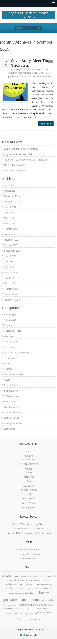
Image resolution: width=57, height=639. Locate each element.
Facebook (14, 588)
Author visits (10, 320)
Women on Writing (23, 613)
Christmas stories (12, 331)
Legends (12, 73)
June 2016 (9, 213)
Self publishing (11, 391)
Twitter (9, 614)
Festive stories (11, 342)
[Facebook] (21, 635)
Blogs (29, 481)
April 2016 (9, 223)
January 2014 (10, 294)
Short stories (25, 76)
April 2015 (9, 267)
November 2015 (12, 240)
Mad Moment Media (27, 73)
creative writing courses (18, 584)
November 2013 (12, 300)
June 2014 (9, 278)
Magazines (29, 477)
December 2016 (12, 196)
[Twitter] (24, 635)
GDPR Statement (29, 464)
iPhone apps (10, 358)
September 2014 (12, 272)
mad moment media (29, 600)
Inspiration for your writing (16, 352)
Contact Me (29, 459)
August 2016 (10, 207)
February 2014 (11, 289)
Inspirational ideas (16, 594)
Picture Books (11, 385)
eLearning (9, 336)
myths (47, 600)
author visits (47, 576)
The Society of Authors (28, 554)
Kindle (45, 69)
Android (34, 576)
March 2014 (9, 283)
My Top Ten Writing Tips (15, 165)
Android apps (10, 314)
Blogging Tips (32, 580)
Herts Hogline (10, 347)
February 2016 (11, 229)
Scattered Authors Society (28, 550)
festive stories (23, 588)
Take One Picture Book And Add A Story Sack (26, 160)
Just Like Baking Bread (15, 170)
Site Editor (26, 69)
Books (29, 472)
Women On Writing (13, 412)
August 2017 (10, 191)
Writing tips (9, 429)
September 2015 (12, 251)
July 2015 (8, 261)
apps (40, 576)
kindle (29, 593)
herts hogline (32, 588)
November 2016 (12, 202)
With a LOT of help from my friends (21, 149)
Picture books (26, 604)
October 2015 (11, 245)
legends (35, 594)
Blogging (8, 325)
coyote (48, 580)
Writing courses (11, 418)
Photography (28, 507)
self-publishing (42, 605)
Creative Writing (29, 490)
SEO (13, 609)
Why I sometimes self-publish (18, 154)
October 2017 (11, 185)
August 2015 (10, 256)
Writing (28, 469)
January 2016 (10, 234)
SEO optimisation (12, 396)
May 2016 (9, 218)
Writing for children (42, 76)
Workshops (28, 486)
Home (28, 451)
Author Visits (28, 503)
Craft (29, 494)
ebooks (37, 584)
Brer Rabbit (42, 580)
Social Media (41, 609)
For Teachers (29, 498)
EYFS (7, 588)
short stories (31, 609)
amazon (7, 576)
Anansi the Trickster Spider (22, 576)
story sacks (50, 609)
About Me (28, 456)
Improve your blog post (44, 588)
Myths (42, 73)
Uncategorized (11, 407)
